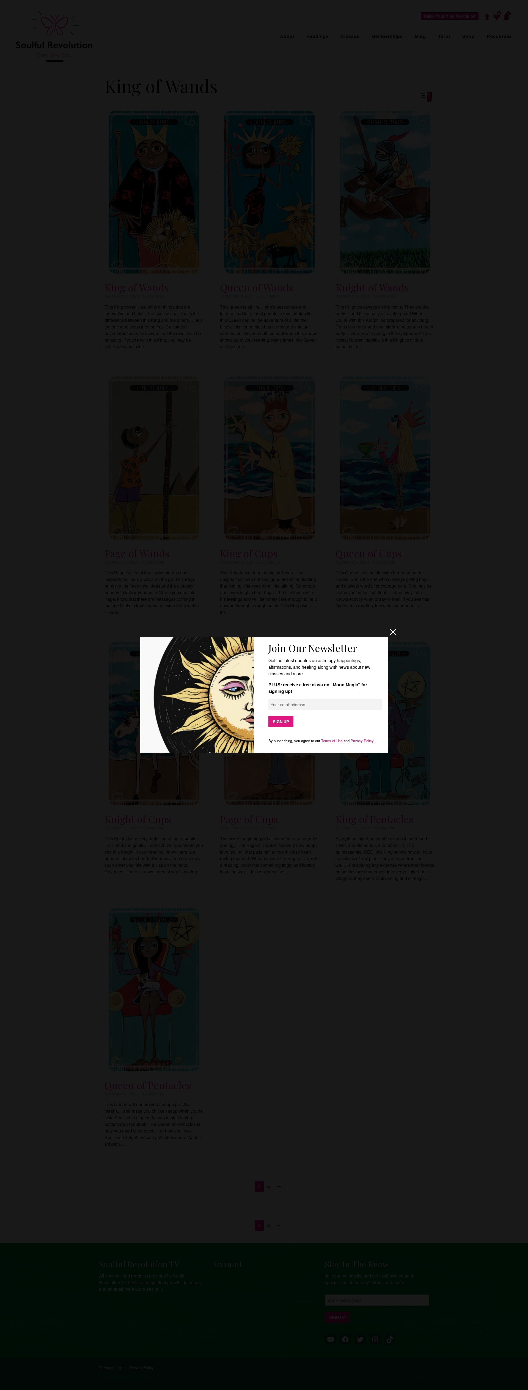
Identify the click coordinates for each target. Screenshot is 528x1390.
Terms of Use (332, 740)
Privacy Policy (362, 740)
